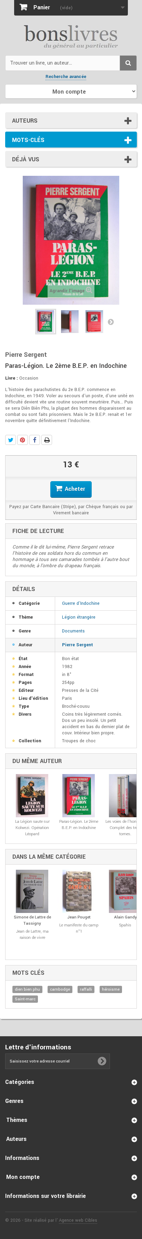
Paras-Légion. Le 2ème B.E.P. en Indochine (78, 825)
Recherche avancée (65, 77)
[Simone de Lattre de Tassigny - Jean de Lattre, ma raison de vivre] (32, 891)
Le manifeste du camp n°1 (79, 928)
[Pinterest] (22, 440)
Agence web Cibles (78, 1220)
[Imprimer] (46, 440)
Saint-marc (25, 999)
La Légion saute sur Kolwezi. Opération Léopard (32, 828)
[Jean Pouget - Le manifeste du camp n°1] (78, 891)
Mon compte (23, 1177)
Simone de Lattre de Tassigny (32, 920)
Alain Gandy (125, 917)
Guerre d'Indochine (81, 603)
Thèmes (16, 1120)
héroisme (111, 989)
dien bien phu (27, 989)
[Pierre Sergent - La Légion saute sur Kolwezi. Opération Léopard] (32, 795)
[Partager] (34, 440)
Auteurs (25, 121)
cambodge (60, 989)
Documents (73, 631)
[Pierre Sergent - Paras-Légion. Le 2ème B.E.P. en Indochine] (45, 321)
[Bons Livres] (71, 36)
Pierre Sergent (77, 645)
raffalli (86, 989)
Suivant (110, 321)
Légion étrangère (78, 617)
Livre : (11, 378)
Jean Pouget (79, 917)
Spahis (125, 925)
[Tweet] (10, 440)
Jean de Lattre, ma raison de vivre (32, 934)
